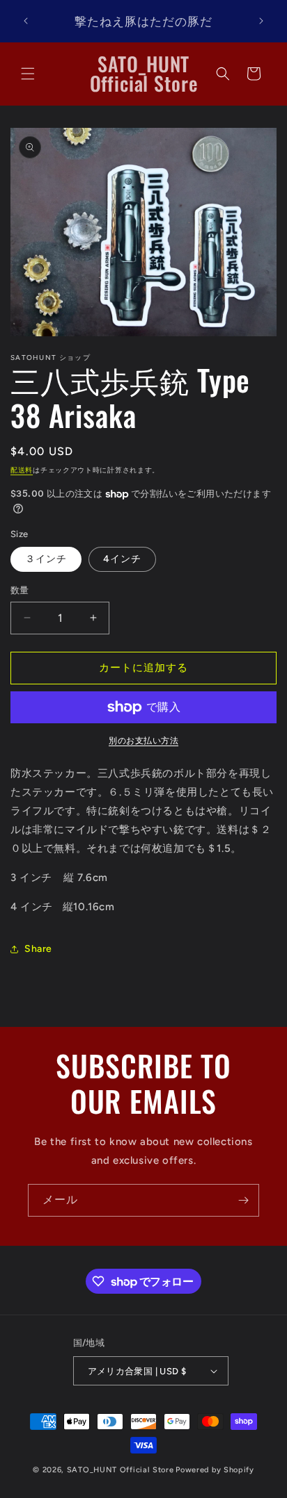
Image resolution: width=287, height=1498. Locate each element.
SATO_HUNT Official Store (120, 1469)
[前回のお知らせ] (25, 21)
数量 (19, 590)
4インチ (122, 559)
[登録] (243, 1200)
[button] (28, 73)
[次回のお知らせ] (261, 21)
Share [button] (38, 949)
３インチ (46, 559)
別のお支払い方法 (143, 741)
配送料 (21, 470)
